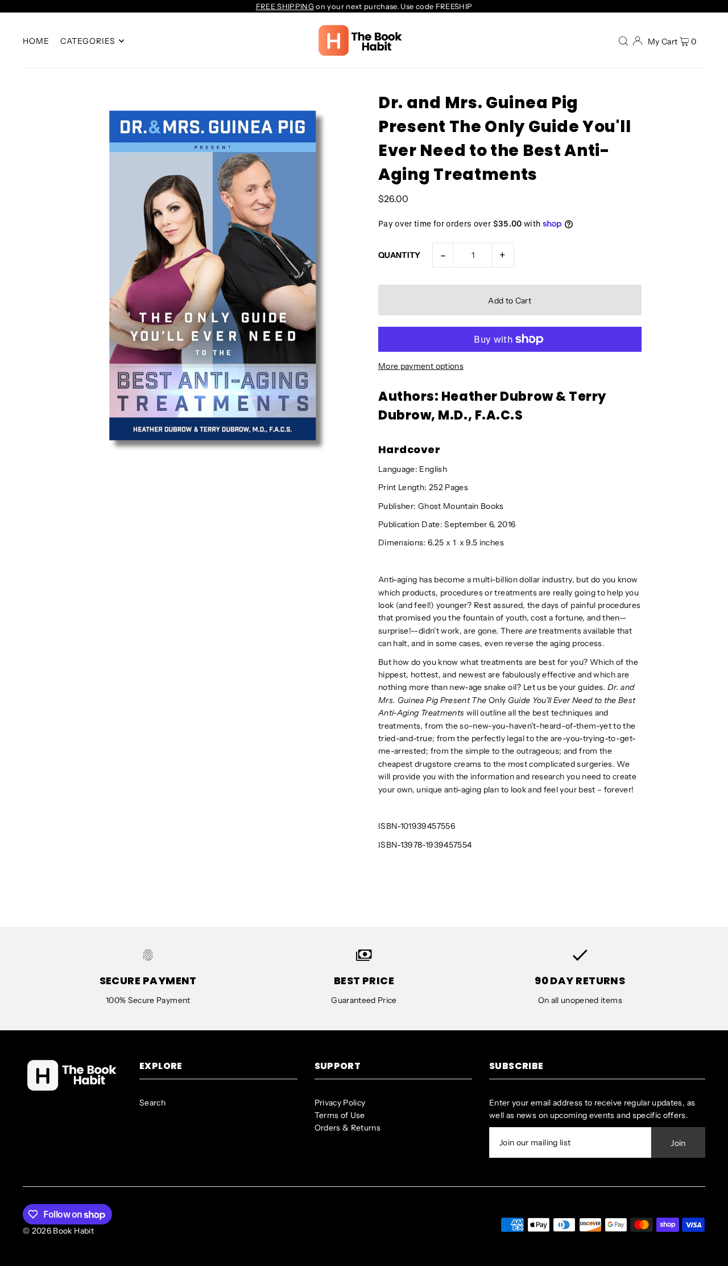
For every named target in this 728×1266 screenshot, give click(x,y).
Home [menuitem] (36, 41)
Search (152, 1103)
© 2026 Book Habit (58, 1231)
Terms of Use (340, 1115)
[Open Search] (623, 40)
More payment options (421, 366)
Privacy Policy (340, 1103)
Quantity (399, 255)
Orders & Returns (348, 1128)
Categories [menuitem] (88, 41)
